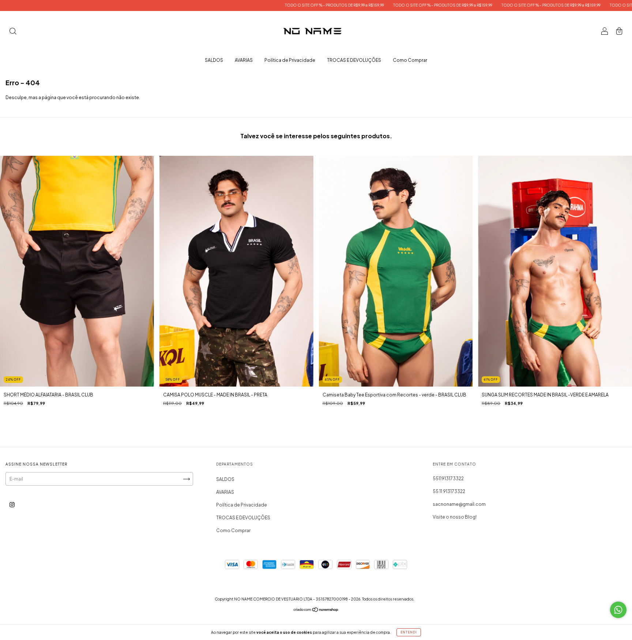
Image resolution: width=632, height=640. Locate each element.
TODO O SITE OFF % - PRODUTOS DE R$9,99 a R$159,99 (280, 5)
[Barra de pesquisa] (12, 32)
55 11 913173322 (449, 491)
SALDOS (214, 60)
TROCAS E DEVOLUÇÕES (354, 60)
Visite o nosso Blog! (455, 517)
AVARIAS (244, 60)
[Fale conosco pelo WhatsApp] (618, 610)
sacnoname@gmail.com (459, 504)
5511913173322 (448, 478)
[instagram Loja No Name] (12, 505)
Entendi (408, 632)
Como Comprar (410, 60)
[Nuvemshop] (316, 610)
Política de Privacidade (289, 60)
